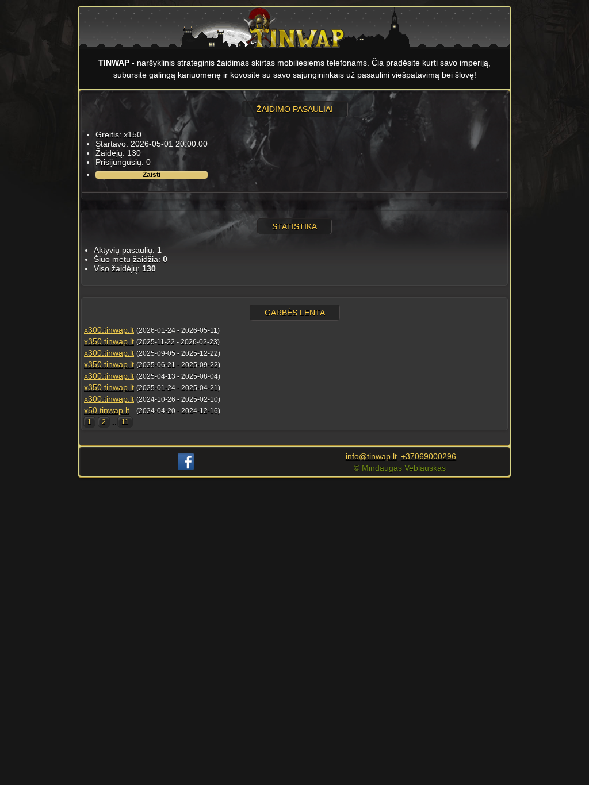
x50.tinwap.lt (106, 410)
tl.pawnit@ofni (371, 456)
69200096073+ (428, 456)
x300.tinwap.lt (109, 329)
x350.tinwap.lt (109, 341)
